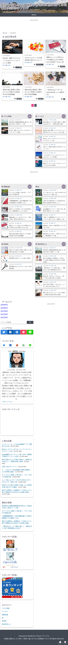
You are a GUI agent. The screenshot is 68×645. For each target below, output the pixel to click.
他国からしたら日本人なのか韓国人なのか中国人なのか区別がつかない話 (55, 59)
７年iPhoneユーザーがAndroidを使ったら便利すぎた (55, 92)
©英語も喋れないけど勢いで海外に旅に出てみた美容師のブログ (26, 639)
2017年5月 (4, 314)
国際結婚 (62, 66)
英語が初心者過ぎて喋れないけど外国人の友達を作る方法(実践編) (11, 92)
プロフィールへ (7, 402)
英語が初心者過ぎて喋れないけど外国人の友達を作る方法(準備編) (33, 92)
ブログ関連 (18, 67)
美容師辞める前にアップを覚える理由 (19, 258)
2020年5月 (4, 308)
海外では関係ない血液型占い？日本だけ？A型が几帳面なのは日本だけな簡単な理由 (54, 260)
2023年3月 (4, 304)
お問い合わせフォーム (9, 466)
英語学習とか (39, 64)
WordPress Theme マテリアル (38, 636)
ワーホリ (5, 611)
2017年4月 (13, 33)
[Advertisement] (30, 25)
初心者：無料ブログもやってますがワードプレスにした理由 (11, 60)
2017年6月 (4, 311)
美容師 (4, 621)
